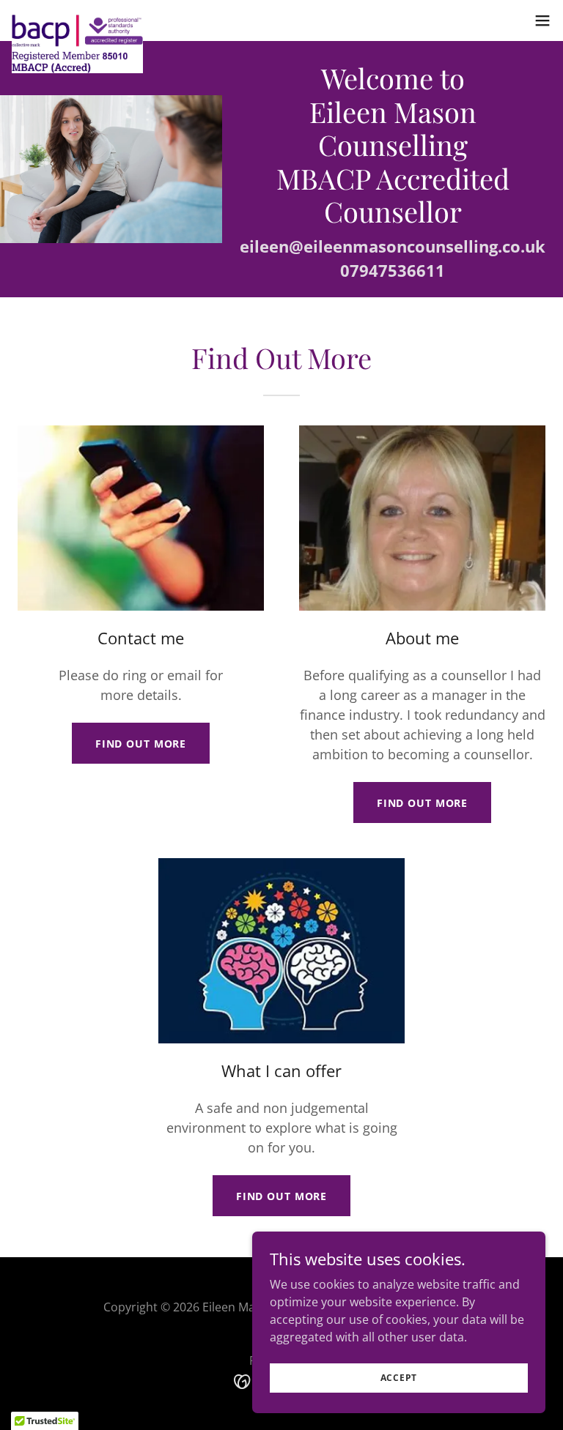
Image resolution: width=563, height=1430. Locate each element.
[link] (77, 20)
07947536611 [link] (392, 270)
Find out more (140, 744)
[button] (542, 20)
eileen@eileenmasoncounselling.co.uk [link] (392, 246)
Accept (399, 1377)
